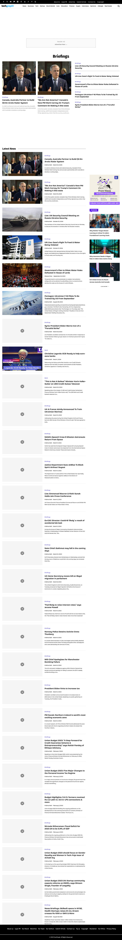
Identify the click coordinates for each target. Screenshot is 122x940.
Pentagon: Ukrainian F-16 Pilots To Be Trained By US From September (62, 297)
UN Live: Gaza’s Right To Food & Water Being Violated (97, 76)
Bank (46, 350)
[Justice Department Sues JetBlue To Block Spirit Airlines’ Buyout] (22, 470)
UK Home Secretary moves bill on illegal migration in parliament (63, 577)
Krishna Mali (48, 165)
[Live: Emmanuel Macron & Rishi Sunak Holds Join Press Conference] (22, 498)
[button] (118, 6)
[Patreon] (14, 1)
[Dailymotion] (17, 1)
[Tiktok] (28, 1)
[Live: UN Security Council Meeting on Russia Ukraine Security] (22, 220)
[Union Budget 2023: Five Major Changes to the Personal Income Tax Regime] (22, 776)
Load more (104, 286)
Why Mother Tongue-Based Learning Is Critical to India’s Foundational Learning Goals (99, 233)
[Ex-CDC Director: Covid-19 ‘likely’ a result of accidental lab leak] (22, 525)
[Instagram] (21, 1)
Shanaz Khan (48, 276)
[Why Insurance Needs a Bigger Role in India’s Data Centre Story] (105, 249)
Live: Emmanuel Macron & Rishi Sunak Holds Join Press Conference (62, 494)
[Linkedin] (24, 1)
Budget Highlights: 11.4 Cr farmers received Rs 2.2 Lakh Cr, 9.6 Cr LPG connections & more (65, 799)
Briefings (5, 97)
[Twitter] (7, 1)
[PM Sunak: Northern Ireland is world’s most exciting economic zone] (22, 720)
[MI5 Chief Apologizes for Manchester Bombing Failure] (22, 664)
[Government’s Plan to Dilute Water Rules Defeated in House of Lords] (22, 275)
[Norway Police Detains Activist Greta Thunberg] (22, 637)
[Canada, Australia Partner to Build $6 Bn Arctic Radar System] (19, 78)
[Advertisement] (61, 24)
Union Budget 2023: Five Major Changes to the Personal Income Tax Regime (65, 772)
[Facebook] (3, 1)
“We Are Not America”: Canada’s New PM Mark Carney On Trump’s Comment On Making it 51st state (53, 103)
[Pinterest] (31, 1)
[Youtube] (10, 1)
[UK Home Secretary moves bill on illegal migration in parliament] (22, 581)
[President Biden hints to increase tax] (22, 692)
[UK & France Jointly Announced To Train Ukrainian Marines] (22, 414)
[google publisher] (35, 1)
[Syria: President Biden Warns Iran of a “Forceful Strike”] (22, 331)
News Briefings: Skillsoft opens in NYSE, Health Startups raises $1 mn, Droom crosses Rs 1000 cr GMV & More (63, 911)
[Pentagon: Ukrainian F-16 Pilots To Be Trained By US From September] (22, 303)
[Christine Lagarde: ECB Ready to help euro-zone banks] (22, 359)
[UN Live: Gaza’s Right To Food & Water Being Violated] (22, 247)
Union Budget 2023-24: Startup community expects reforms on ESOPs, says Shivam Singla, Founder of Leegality (65, 883)
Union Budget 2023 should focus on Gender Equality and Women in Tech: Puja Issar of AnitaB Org (65, 855)
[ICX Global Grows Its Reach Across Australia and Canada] (105, 272)
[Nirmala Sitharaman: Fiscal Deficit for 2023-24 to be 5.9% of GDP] (22, 831)
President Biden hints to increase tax (62, 688)
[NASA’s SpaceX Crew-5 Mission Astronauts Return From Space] (22, 442)
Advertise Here (61, 44)
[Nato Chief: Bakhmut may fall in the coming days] (22, 553)
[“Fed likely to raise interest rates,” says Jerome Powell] (22, 609)
